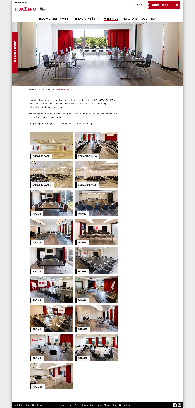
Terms (69, 405)
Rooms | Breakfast (53, 18)
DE (138, 5)
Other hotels (165, 5)
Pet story (130, 18)
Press (92, 405)
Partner (126, 405)
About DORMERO (112, 405)
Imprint (60, 405)
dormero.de (22, 3)
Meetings (111, 18)
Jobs (100, 405)
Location (149, 18)
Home (31, 89)
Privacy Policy (81, 405)
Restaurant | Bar (86, 18)
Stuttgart (40, 89)
